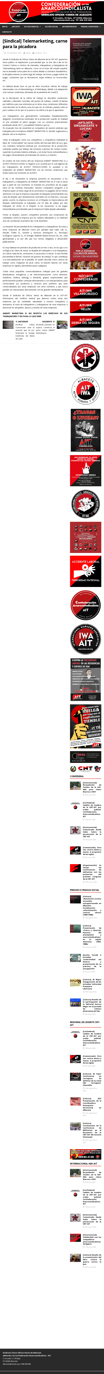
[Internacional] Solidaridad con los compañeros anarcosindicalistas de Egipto (92, 1239)
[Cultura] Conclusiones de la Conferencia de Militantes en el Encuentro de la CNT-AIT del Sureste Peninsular (92, 1130)
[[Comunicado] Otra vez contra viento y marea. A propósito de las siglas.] (75, 853)
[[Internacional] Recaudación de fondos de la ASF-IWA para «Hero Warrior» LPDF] (75, 788)
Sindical (38, 53)
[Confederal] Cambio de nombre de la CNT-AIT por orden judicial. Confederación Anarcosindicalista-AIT (92, 810)
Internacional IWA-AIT (83, 1163)
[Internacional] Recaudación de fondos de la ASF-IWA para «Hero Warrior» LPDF (92, 787)
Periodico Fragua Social (84, 890)
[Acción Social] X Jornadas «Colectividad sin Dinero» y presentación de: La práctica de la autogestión (92, 962)
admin (28, 53)
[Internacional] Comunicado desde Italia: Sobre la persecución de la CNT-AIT (92, 832)
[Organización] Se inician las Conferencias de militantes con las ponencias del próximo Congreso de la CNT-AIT (92, 872)
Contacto (7, 32)
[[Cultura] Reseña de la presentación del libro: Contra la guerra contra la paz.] (75, 1260)
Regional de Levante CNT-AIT (85, 1024)
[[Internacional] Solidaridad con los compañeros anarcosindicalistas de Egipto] (75, 1240)
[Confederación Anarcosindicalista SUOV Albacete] (52, 22)
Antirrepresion (69, 26)
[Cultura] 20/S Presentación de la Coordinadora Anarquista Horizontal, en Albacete (92, 1104)
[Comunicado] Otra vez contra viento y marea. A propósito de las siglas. (92, 851)
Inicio (4, 26)
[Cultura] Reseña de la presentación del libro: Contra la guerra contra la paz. (92, 1259)
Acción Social (51, 26)
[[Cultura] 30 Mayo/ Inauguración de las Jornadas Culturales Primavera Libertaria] (75, 985)
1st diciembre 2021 (14, 53)
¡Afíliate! (16, 26)
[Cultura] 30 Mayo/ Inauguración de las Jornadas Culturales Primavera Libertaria (92, 984)
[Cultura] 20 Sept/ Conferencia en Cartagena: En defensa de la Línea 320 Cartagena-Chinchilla (92, 1079)
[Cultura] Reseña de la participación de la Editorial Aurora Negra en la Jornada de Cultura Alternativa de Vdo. (92, 1005)
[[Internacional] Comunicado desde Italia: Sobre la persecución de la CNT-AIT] (75, 832)
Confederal (77, 776)
